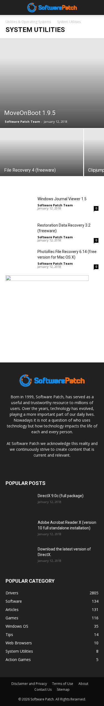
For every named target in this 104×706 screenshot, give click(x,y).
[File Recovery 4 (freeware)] (41, 160)
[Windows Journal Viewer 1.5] (19, 205)
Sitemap (63, 689)
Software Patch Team (22, 121)
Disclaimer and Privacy (29, 683)
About (83, 683)
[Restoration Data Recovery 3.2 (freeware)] (19, 232)
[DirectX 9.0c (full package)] (19, 502)
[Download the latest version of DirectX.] (19, 556)
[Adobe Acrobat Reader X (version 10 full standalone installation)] (19, 529)
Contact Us (43, 689)
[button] (96, 7)
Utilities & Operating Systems (28, 21)
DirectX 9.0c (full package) (60, 496)
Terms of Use (62, 683)
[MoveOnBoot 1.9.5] (52, 83)
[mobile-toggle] (9, 7)
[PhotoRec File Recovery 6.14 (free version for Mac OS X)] (19, 258)
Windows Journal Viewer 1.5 (62, 199)
